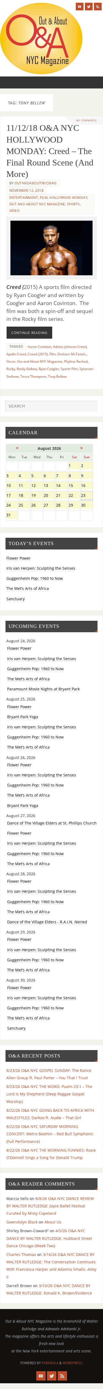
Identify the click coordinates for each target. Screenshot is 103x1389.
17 (12, 496)
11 (24, 486)
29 (74, 506)
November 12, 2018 (26, 190)
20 (49, 496)
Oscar (10, 361)
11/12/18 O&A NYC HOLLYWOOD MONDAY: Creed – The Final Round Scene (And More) (49, 151)
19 (37, 496)
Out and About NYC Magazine (37, 204)
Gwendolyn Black (22, 1222)
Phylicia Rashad (76, 361)
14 (61, 486)
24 (12, 506)
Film (52, 354)
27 (49, 506)
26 (37, 506)
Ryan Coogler (49, 369)
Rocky (10, 369)
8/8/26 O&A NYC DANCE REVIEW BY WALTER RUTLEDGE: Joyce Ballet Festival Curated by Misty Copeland (50, 1206)
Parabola (50, 1363)
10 (12, 486)
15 (74, 486)
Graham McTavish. (71, 354)
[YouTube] (79, 6)
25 (24, 506)
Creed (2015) (38, 354)
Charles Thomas (21, 1254)
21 (61, 496)
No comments (86, 120)
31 (12, 515)
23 (86, 496)
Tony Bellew (57, 376)
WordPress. (73, 1363)
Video (14, 210)
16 (86, 486)
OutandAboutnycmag (36, 183)
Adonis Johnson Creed (70, 346)
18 (24, 496)
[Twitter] (89, 6)
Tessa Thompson (33, 376)
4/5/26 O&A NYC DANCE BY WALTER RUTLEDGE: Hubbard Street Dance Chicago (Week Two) (49, 1238)
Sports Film (69, 369)
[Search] (90, 407)
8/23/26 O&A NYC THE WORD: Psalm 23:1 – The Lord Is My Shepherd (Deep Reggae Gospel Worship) (49, 1094)
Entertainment (23, 197)
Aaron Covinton (39, 346)
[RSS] (98, 6)
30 (86, 506)
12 (37, 486)
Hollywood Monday (68, 197)
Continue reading (29, 333)
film (44, 197)
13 (49, 486)
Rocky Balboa (27, 369)
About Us (52, 1222)
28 (61, 506)
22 (74, 496)
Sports (73, 204)
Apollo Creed (16, 354)
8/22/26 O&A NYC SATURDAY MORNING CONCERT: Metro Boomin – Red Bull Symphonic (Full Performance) (49, 1134)
